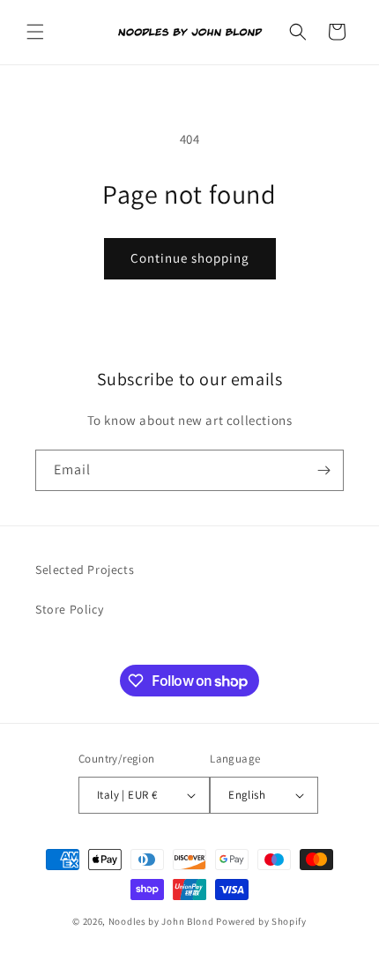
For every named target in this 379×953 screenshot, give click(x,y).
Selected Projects (84, 569)
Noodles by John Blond (161, 921)
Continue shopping (189, 257)
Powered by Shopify (261, 921)
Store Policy (69, 609)
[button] (35, 31)
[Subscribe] (323, 470)
